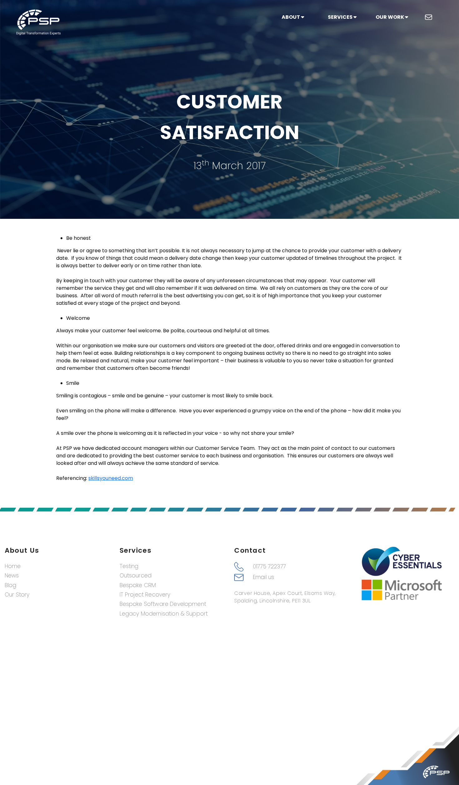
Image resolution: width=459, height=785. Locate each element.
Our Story (17, 594)
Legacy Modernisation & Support (164, 613)
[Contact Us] (428, 17)
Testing (129, 566)
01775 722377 (269, 566)
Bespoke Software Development (163, 604)
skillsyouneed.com (110, 478)
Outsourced (136, 575)
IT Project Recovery (145, 594)
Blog (11, 585)
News (12, 575)
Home (13, 566)
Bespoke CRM (138, 585)
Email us (263, 577)
